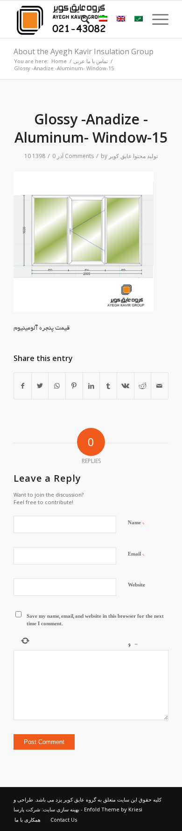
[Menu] (155, 19)
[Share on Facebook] (22, 386)
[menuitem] (80, 19)
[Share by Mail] (159, 386)
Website (136, 585)
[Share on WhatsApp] (57, 386)
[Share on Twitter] (40, 386)
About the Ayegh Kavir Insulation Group (84, 51)
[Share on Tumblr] (108, 386)
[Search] (80, 19)
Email (136, 554)
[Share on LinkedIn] (91, 386)
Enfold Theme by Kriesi (113, 809)
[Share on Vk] (125, 386)
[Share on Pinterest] (74, 386)
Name (136, 523)
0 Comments (73, 156)
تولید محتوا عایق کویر (133, 156)
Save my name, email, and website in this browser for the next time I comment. (95, 621)
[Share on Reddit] (142, 386)
